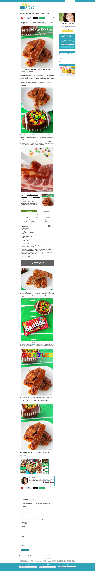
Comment (23, 526)
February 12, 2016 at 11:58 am (29, 500)
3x (52, 226)
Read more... (49, 480)
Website (22, 545)
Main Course (22, 15)
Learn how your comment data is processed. (43, 555)
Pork (26, 15)
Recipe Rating (24, 522)
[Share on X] (35, 18)
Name (22, 536)
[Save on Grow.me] (46, 18)
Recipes (29, 15)
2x (50, 226)
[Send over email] (42, 18)
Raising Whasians (26, 7)
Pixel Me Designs (59, 570)
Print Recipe (29, 211)
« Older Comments (25, 512)
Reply (24, 508)
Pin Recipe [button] (46, 211)
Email (22, 540)
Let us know (36, 263)
